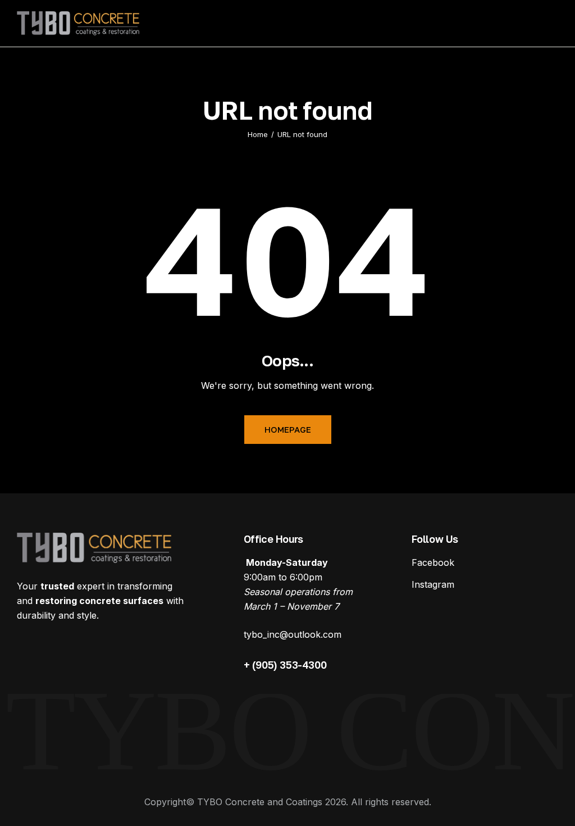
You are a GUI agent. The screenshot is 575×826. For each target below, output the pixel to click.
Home (258, 134)
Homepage (287, 429)
